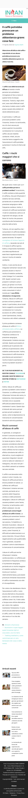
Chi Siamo (5, 793)
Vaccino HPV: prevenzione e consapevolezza (16, 675)
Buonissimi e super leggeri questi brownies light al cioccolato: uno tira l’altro (12, 630)
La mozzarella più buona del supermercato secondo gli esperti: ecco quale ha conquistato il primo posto (17, 749)
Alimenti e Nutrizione (12, 625)
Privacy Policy (20, 793)
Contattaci (14, 781)
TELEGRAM (19, 373)
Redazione (12, 793)
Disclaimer (14, 795)
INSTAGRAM (21, 379)
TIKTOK (6, 382)
